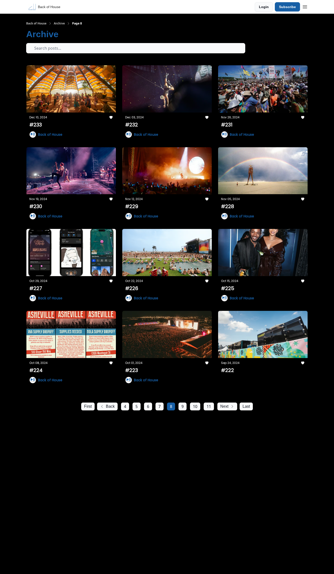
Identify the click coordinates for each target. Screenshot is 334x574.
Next (224, 406)
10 (195, 406)
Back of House (36, 23)
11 (209, 406)
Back (110, 406)
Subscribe (287, 7)
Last (246, 406)
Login (264, 7)
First (88, 406)
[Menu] (305, 6)
